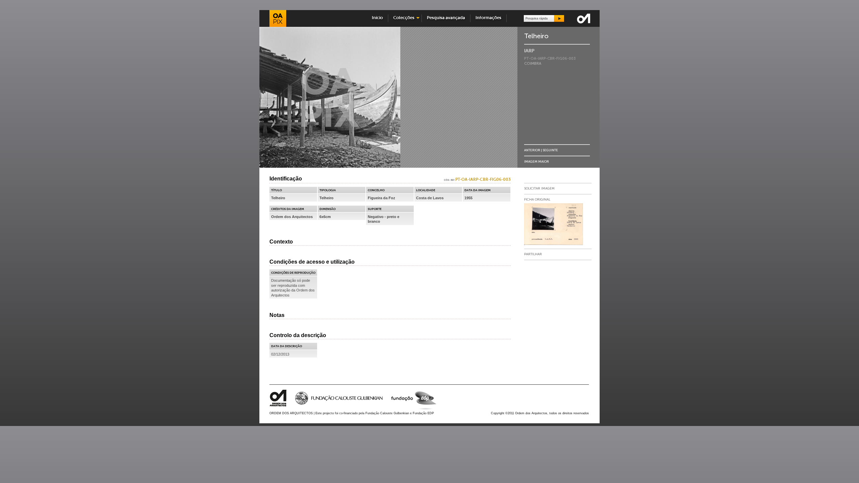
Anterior (532, 150)
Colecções (402, 18)
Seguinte (550, 150)
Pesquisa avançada (446, 18)
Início (377, 18)
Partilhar (533, 254)
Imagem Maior (536, 161)
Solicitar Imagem (539, 188)
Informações (488, 18)
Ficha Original (537, 200)
